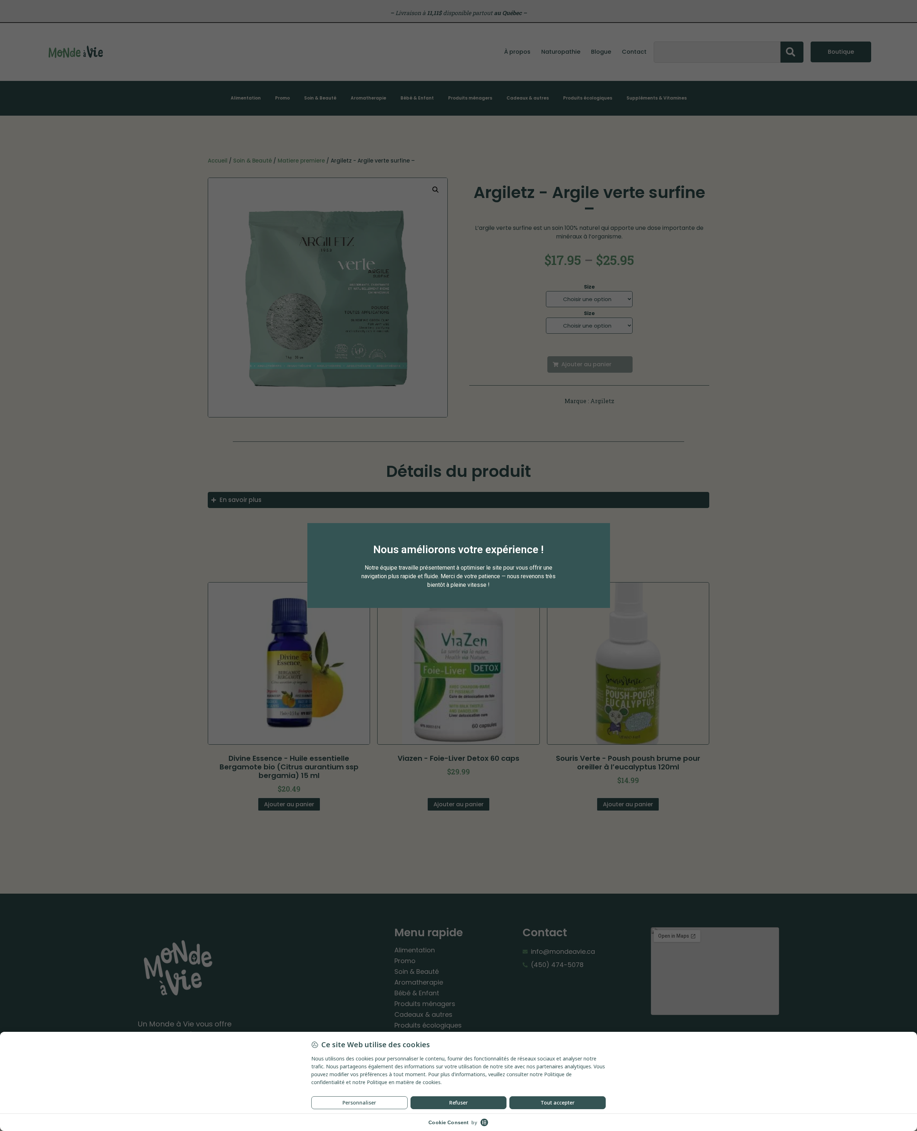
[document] (458, 565)
